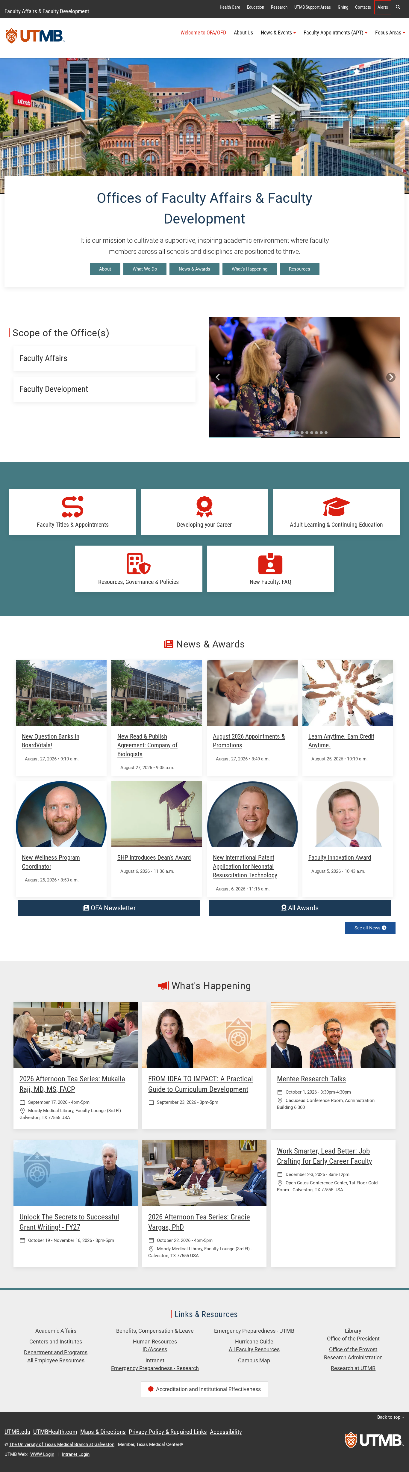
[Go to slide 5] (302, 432)
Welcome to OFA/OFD (203, 32)
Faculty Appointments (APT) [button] (333, 32)
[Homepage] (204, 125)
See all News (368, 928)
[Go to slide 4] (297, 432)
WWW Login (42, 1454)
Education (255, 7)
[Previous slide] (218, 377)
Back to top (389, 1417)
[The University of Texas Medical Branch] (36, 38)
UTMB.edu (17, 1431)
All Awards (303, 908)
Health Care (230, 7)
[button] (398, 7)
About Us (243, 32)
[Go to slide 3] (292, 433)
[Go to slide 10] (326, 432)
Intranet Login (76, 1454)
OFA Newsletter (112, 908)
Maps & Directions (103, 1431)
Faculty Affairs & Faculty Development (46, 11)
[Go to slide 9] (321, 432)
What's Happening (249, 269)
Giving (343, 7)
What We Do (145, 269)
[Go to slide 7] (311, 432)
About (105, 269)
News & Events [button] (276, 32)
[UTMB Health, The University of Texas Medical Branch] (375, 1442)
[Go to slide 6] (306, 432)
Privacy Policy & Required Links (168, 1431)
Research (279, 7)
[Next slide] (391, 377)
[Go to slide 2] (287, 432)
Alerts (383, 7)
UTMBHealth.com (55, 1431)
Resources (299, 269)
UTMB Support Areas (312, 7)
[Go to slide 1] (282, 432)
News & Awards (194, 269)
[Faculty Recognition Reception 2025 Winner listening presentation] (304, 377)
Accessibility (226, 1431)
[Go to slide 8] (316, 432)
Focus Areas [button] (388, 32)
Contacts (363, 7)
